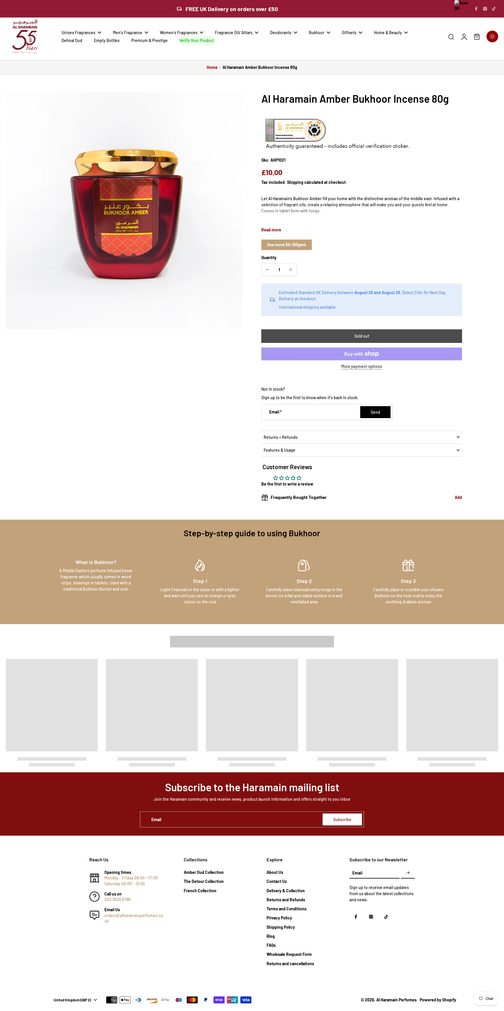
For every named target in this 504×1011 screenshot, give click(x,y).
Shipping (295, 182)
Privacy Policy (279, 917)
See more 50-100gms (286, 244)
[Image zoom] (124, 210)
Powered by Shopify (438, 999)
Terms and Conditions (287, 908)
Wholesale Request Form (289, 954)
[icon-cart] (476, 36)
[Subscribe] (408, 873)
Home (212, 67)
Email (275, 412)
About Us (275, 872)
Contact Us (277, 881)
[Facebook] (476, 8)
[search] (450, 36)
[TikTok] (493, 8)
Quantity (268, 257)
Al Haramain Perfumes (396, 999)
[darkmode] (492, 36)
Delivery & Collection (286, 890)
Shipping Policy (281, 927)
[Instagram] (485, 8)
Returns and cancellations (290, 963)
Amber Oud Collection (204, 872)
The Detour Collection (204, 881)
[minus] (267, 269)
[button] (361, 336)
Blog (271, 936)
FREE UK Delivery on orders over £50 (232, 8)
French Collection (200, 890)
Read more (271, 229)
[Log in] (463, 36)
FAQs (271, 945)
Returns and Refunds (286, 899)
